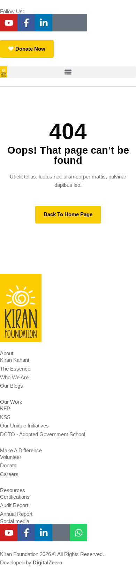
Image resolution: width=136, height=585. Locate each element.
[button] (68, 72)
